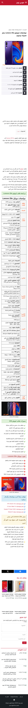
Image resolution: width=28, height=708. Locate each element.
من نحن (21, 697)
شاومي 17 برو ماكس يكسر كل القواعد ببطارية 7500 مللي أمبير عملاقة (9, 680)
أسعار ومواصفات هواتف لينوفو (15, 30)
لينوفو (21, 169)
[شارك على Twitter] (8, 571)
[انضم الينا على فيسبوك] (14, 700)
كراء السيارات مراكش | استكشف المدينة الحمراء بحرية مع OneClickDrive (9, 654)
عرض (18, 131)
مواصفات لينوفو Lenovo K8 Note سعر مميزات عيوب (20, 613)
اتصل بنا (7, 697)
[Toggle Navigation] (26, 2)
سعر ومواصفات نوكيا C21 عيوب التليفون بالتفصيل (9, 686)
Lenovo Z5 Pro (10, 138)
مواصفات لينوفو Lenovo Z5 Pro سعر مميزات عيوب (8, 595)
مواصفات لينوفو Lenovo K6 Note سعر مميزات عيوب (20, 595)
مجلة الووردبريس (12, 705)
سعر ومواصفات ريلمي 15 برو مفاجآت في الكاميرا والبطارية (9, 673)
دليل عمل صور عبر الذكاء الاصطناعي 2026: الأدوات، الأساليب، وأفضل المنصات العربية (9, 667)
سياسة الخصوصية (14, 697)
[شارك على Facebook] (20, 571)
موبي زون (20, 3)
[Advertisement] (14, 16)
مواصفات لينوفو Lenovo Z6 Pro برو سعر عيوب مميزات (7, 613)
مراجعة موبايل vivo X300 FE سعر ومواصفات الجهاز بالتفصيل (9, 660)
